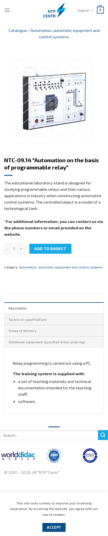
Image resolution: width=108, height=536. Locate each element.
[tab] (54, 307)
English (83, 10)
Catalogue (18, 30)
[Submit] (103, 435)
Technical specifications (28, 319)
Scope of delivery (22, 330)
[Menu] (7, 10)
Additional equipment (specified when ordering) (47, 342)
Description (18, 308)
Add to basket (50, 248)
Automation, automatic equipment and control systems (60, 267)
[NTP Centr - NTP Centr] (54, 10)
